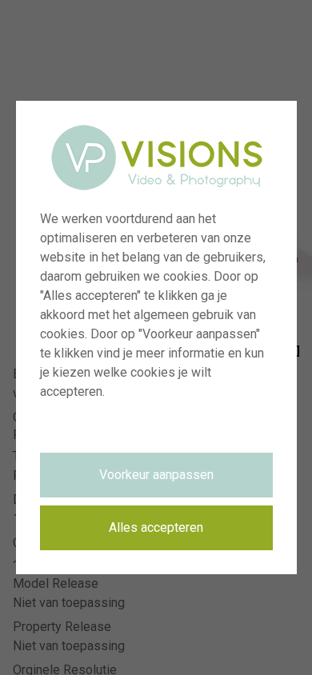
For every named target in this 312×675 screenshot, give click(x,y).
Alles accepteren (156, 527)
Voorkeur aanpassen (156, 474)
